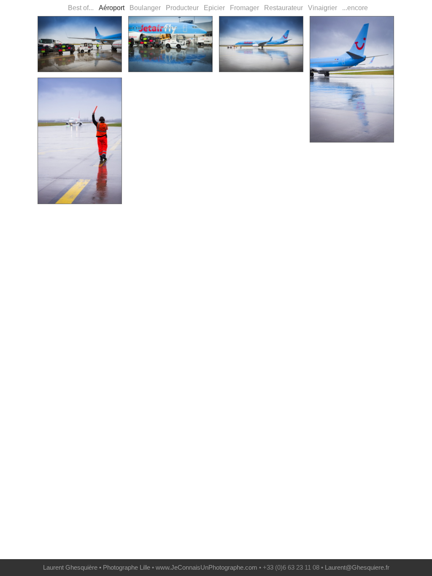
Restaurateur (282, 7)
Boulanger (143, 7)
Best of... (80, 7)
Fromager (243, 7)
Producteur (180, 7)
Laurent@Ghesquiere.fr (357, 567)
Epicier (212, 7)
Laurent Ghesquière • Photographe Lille (96, 567)
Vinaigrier (321, 7)
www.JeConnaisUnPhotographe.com (206, 567)
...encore (353, 7)
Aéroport (109, 7)
